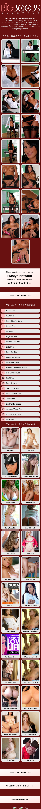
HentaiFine (10, 450)
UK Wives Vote (10, 683)
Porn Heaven (10, 554)
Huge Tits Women (10, 734)
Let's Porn (30, 450)
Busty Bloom (10, 502)
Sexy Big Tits (30, 579)
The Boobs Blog (10, 657)
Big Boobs (30, 760)
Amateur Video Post (30, 631)
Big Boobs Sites (10, 579)
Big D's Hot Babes (30, 708)
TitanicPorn (10, 631)
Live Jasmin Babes (30, 605)
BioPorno (10, 605)
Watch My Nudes (30, 528)
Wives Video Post (30, 657)
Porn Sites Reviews (30, 734)
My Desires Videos (10, 708)
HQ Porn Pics (30, 502)
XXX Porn (30, 554)
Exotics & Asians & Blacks (31, 476)
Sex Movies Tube (11, 476)
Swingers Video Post (30, 683)
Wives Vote (10, 760)
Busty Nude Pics (10, 528)
